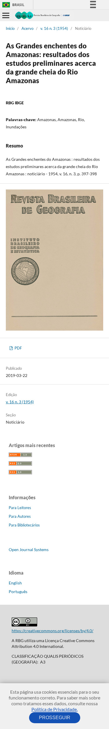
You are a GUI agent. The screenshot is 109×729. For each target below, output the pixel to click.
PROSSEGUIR (55, 717)
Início (10, 28)
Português (18, 591)
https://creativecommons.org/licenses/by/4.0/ (52, 630)
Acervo (27, 28)
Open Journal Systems (29, 549)
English (15, 582)
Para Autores (20, 516)
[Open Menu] (6, 15)
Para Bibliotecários (24, 525)
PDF (18, 348)
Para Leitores (20, 507)
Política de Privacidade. (54, 709)
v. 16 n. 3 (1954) (54, 28)
